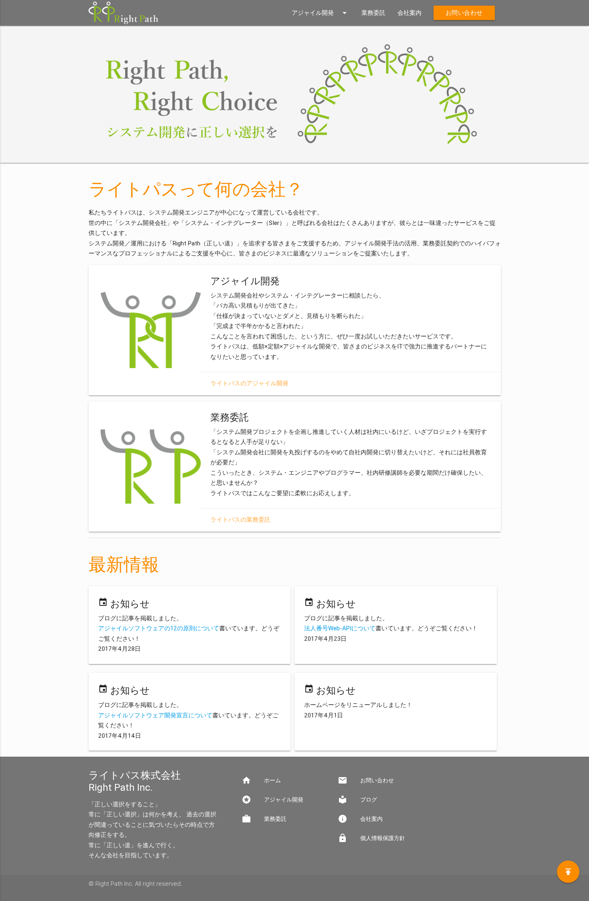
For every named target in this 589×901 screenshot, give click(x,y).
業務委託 (373, 12)
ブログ (357, 799)
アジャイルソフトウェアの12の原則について (158, 628)
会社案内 (409, 12)
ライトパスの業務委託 (240, 519)
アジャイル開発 (320, 13)
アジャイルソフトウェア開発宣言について (155, 715)
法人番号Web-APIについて (339, 628)
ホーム (261, 780)
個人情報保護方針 (371, 838)
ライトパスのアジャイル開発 (249, 383)
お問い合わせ (464, 12)
